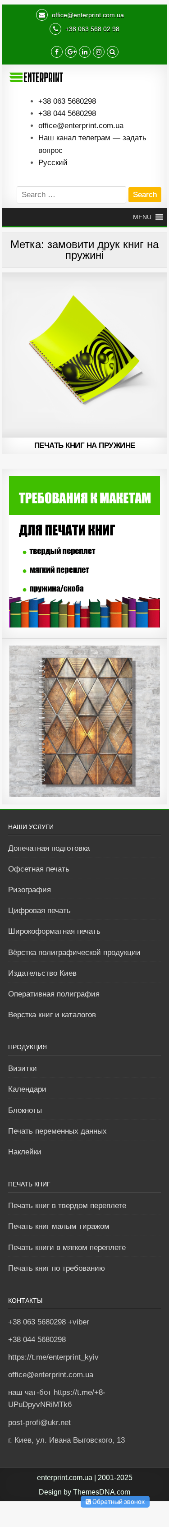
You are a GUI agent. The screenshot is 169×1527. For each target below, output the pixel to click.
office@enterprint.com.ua (87, 14)
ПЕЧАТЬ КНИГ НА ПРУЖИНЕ (84, 445)
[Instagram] (99, 53)
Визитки (22, 1068)
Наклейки (24, 1152)
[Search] (113, 53)
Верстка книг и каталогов (52, 1014)
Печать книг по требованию (56, 1268)
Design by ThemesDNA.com (84, 1492)
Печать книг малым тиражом (59, 1226)
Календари (27, 1089)
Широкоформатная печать (54, 931)
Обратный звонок (118, 1501)
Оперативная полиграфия (54, 994)
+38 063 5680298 (67, 101)
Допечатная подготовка (49, 848)
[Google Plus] (71, 53)
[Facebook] (57, 53)
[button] (142, 217)
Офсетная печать (38, 869)
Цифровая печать (39, 910)
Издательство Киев (42, 973)
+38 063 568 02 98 (91, 28)
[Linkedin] (85, 53)
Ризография (29, 890)
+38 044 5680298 (67, 113)
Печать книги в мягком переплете (67, 1247)
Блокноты (25, 1110)
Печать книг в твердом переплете (67, 1205)
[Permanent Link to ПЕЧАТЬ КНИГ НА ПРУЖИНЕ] (84, 355)
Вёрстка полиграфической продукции (74, 952)
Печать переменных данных (57, 1131)
